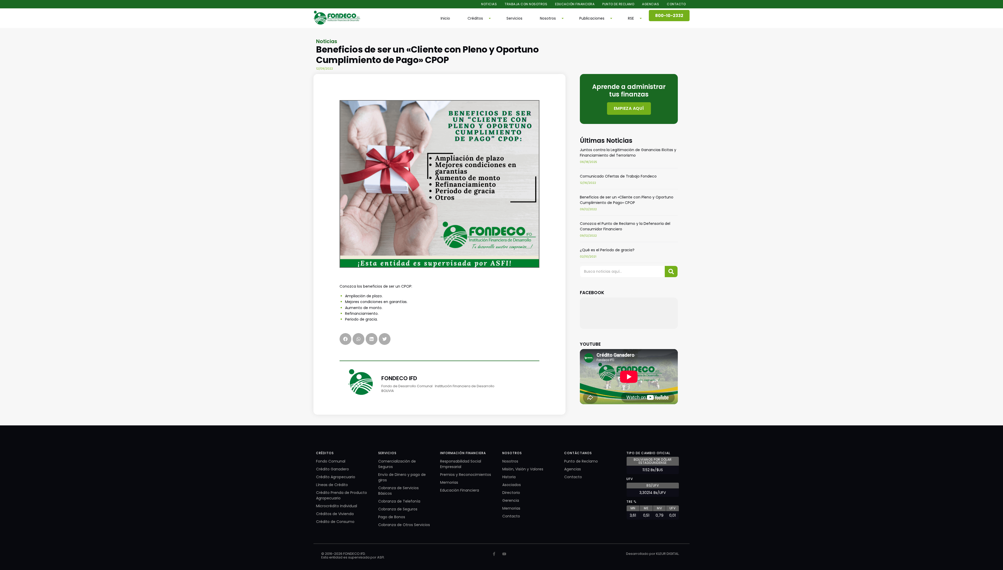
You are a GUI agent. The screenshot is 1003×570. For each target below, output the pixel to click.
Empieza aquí (629, 108)
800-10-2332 (669, 16)
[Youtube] (504, 554)
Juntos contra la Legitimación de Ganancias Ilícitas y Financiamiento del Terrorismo (628, 152)
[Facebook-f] (494, 554)
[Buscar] (671, 271)
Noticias (326, 41)
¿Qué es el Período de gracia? (607, 250)
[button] (478, 18)
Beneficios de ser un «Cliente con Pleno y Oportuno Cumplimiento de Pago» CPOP (626, 200)
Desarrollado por (641, 553)
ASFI (380, 557)
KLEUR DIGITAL (667, 553)
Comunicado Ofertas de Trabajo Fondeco (618, 176)
